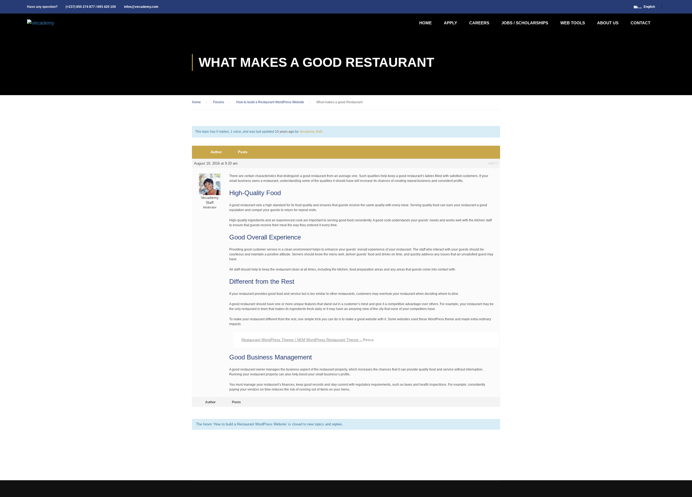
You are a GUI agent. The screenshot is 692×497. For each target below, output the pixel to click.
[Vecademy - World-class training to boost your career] (40, 23)
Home (425, 23)
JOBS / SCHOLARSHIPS (524, 23)
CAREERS (479, 23)
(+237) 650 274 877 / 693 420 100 (91, 7)
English (649, 7)
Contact (640, 23)
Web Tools (572, 23)
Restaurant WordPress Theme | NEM (273, 340)
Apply (450, 23)
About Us (607, 23)
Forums (218, 102)
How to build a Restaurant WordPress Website (270, 102)
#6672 (493, 163)
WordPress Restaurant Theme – (334, 340)
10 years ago (284, 132)
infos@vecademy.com (141, 7)
